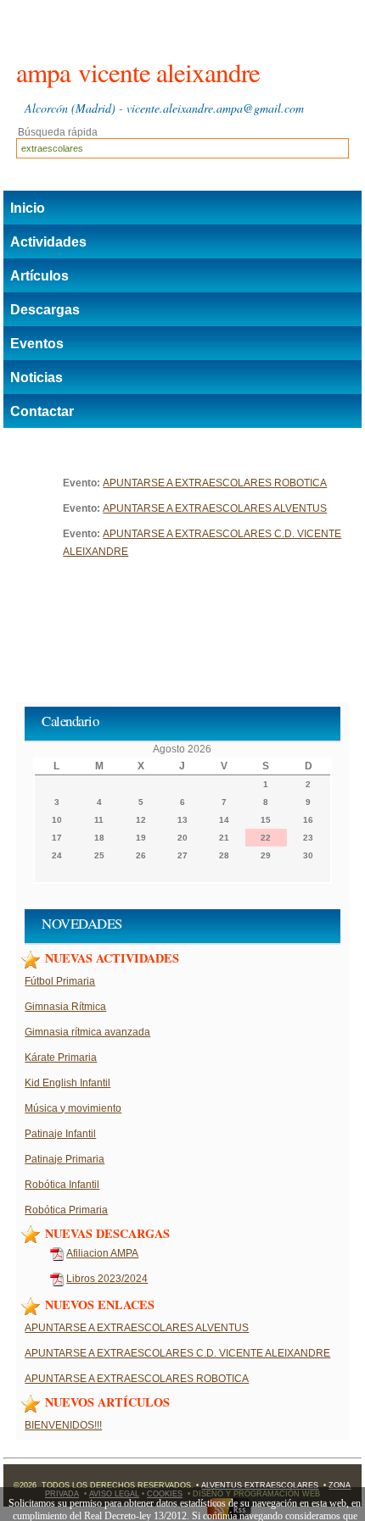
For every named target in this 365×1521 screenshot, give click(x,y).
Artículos (39, 276)
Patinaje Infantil (60, 1134)
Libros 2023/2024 (107, 1279)
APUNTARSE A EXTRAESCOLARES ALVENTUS (215, 508)
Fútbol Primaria (60, 981)
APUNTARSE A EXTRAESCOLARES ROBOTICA (215, 483)
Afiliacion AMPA (102, 1253)
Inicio (27, 208)
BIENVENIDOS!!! (63, 1425)
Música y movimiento (73, 1108)
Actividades (48, 242)
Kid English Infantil (67, 1083)
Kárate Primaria (61, 1057)
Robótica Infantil (62, 1185)
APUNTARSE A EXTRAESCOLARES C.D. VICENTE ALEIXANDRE (177, 1353)
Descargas (45, 310)
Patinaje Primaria (64, 1159)
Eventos (37, 343)
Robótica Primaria (66, 1210)
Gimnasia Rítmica (65, 1007)
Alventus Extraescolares (259, 1485)
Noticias (36, 377)
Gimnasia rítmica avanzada (87, 1032)
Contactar (42, 411)
